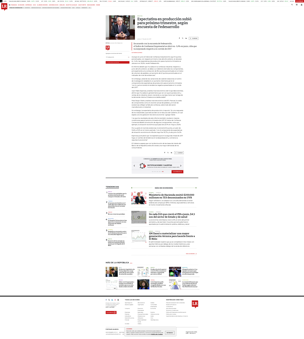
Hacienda (110, 229)
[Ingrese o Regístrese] (301, 4)
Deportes (184, 267)
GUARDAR (194, 38)
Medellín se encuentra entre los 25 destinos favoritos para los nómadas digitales (117, 233)
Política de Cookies (157, 334)
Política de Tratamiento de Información (176, 312)
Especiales (140, 312)
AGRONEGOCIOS (53, 5)
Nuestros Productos (171, 304)
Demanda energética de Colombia (50, 7)
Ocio (152, 318)
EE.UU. (120, 267)
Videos (139, 323)
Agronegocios (128, 302)
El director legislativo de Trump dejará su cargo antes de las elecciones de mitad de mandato (127, 272)
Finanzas (127, 314)
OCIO (34, 5)
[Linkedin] (186, 38)
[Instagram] (115, 300)
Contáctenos (169, 306)
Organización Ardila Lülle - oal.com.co (191, 332)
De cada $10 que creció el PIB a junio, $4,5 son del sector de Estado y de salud (172, 215)
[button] (134, 166)
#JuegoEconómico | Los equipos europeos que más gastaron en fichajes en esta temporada (190, 272)
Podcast (127, 320)
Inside (152, 316)
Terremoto (84, 7)
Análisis (110, 212)
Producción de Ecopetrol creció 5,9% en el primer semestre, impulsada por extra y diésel (158, 272)
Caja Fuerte (141, 304)
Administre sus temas (113, 62)
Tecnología (185, 280)
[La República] (4, 7)
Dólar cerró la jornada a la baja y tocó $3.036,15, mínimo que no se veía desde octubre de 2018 (126, 284)
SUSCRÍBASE (299, 1)
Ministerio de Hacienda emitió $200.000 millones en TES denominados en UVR (171, 196)
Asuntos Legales (129, 304)
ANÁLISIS (62, 5)
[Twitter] (182, 38)
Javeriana (27, 7)
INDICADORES (91, 5)
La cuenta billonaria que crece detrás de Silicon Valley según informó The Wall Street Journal (190, 284)
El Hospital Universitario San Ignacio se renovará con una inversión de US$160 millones (117, 223)
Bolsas (121, 280)
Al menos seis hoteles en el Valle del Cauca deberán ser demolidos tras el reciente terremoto (117, 205)
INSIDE (98, 5)
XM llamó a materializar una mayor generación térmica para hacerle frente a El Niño (172, 236)
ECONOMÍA (21, 5)
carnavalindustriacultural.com (113, 334)
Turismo (110, 201)
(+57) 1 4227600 (110, 307)
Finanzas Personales (143, 314)
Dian (73, 7)
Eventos (153, 312)
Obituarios (140, 318)
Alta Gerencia (141, 302)
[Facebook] (179, 38)
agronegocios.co (123, 332)
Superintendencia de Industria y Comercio (177, 316)
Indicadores (128, 316)
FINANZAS (14, 5)
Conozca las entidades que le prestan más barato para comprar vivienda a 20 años (117, 195)
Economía (153, 308)
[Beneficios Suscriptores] (297, 5)
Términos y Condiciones (172, 310)
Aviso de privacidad (171, 308)
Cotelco (78, 7)
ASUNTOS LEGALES (71, 5)
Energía (110, 239)
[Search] (292, 4)
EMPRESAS (28, 5)
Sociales (127, 323)
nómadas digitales (36, 7)
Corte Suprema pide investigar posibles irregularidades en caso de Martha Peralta (158, 284)
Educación (111, 218)
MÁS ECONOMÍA (190, 253)
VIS (89, 7)
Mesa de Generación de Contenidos (175, 302)
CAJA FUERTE (82, 5)
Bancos (110, 191)
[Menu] (10, 5)
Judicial (153, 280)
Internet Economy (129, 318)
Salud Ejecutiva (154, 320)
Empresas (127, 312)
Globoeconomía (155, 314)
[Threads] (118, 300)
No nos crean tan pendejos (116, 214)
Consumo (127, 308)
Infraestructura (141, 316)
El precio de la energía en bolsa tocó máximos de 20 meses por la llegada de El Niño (116, 243)
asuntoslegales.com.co (112, 332)
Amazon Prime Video (66, 7)
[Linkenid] (113, 300)
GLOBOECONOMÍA (42, 5)
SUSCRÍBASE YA (177, 171)
